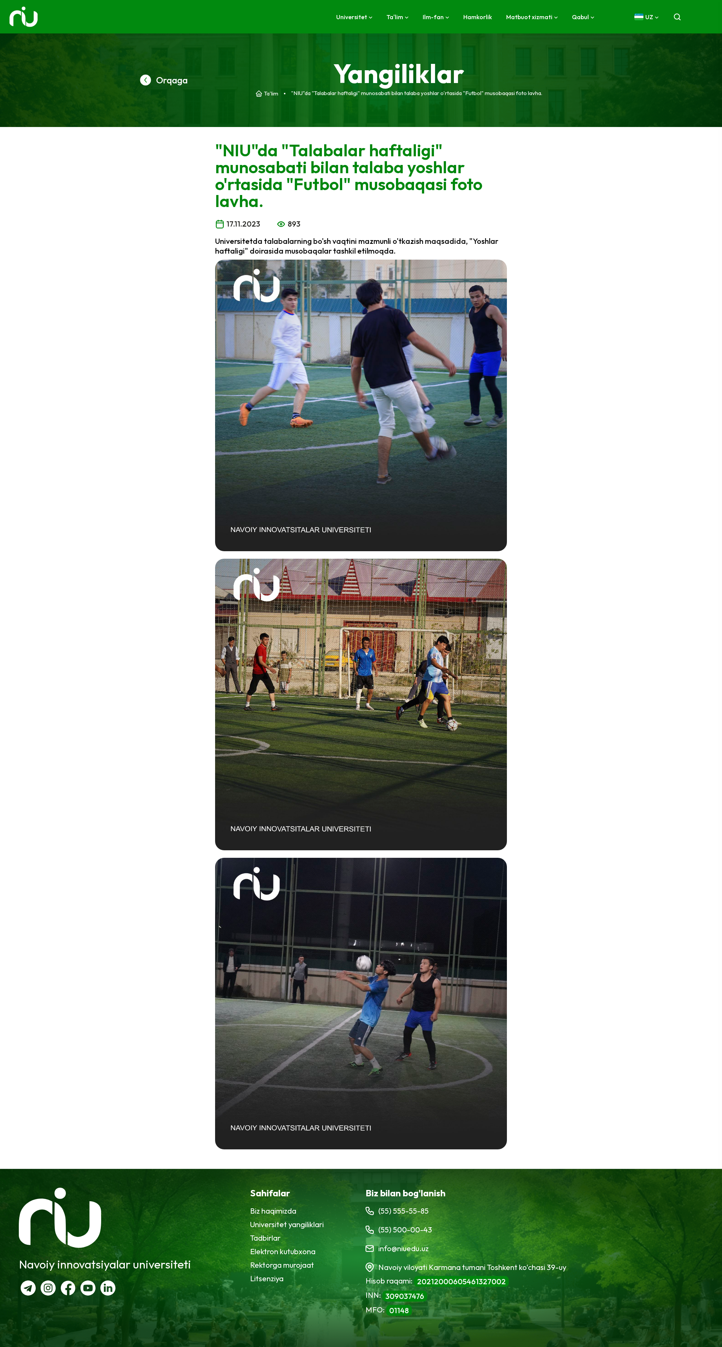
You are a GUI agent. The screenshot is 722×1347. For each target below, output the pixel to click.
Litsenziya (267, 1278)
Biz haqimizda (273, 1210)
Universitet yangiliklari (287, 1224)
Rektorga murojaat (282, 1265)
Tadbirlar (265, 1238)
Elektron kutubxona (282, 1251)
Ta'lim (271, 93)
